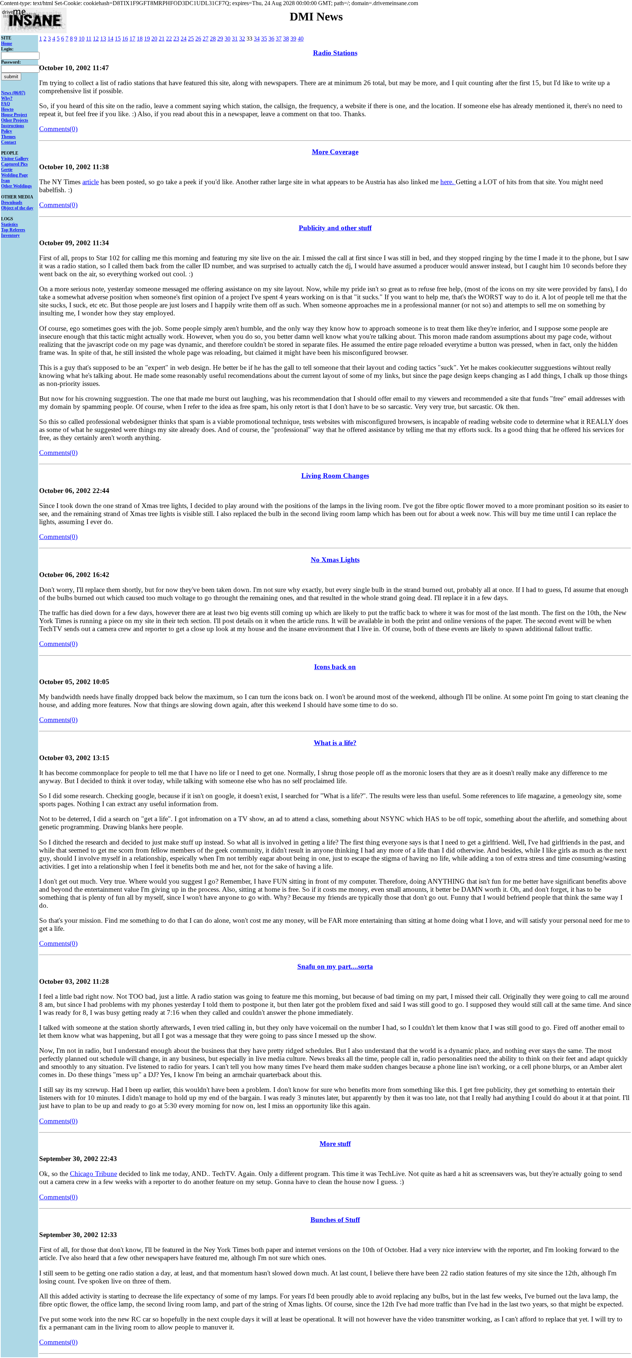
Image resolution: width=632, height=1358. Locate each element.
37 (279, 38)
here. (448, 182)
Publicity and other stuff (335, 228)
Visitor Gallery (15, 158)
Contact (8, 142)
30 (227, 38)
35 (264, 38)
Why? (6, 98)
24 (184, 38)
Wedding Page (14, 175)
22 (169, 38)
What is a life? (335, 743)
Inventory (10, 235)
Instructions (12, 125)
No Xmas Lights (335, 560)
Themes (8, 136)
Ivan (5, 180)
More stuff (335, 1144)
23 (176, 38)
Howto (7, 109)
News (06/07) (13, 92)
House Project (14, 114)
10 (81, 38)
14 (110, 38)
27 (205, 38)
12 (96, 38)
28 (213, 38)
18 (140, 38)
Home (6, 43)
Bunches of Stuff (335, 1220)
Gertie (6, 169)
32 (242, 38)
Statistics (9, 224)
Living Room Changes (335, 475)
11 (88, 38)
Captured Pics (14, 164)
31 (235, 38)
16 (125, 38)
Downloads (11, 202)
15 (118, 38)
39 (293, 38)
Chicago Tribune (93, 1173)
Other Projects (14, 120)
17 (132, 38)
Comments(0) (58, 129)
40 (301, 38)
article (90, 182)
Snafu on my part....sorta (335, 966)
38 (286, 38)
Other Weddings (16, 186)
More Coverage (335, 152)
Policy (6, 131)
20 (154, 38)
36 (271, 38)
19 (147, 38)
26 (198, 38)
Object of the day (17, 207)
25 (191, 38)
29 (220, 38)
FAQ (5, 103)
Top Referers (13, 229)
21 (162, 38)
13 (103, 38)
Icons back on (335, 667)
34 (257, 38)
